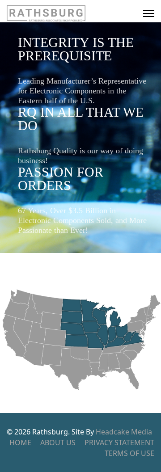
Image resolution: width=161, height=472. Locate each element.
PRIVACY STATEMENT (119, 442)
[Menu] (148, 13)
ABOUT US (58, 442)
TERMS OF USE (129, 453)
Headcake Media (124, 432)
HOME (20, 442)
